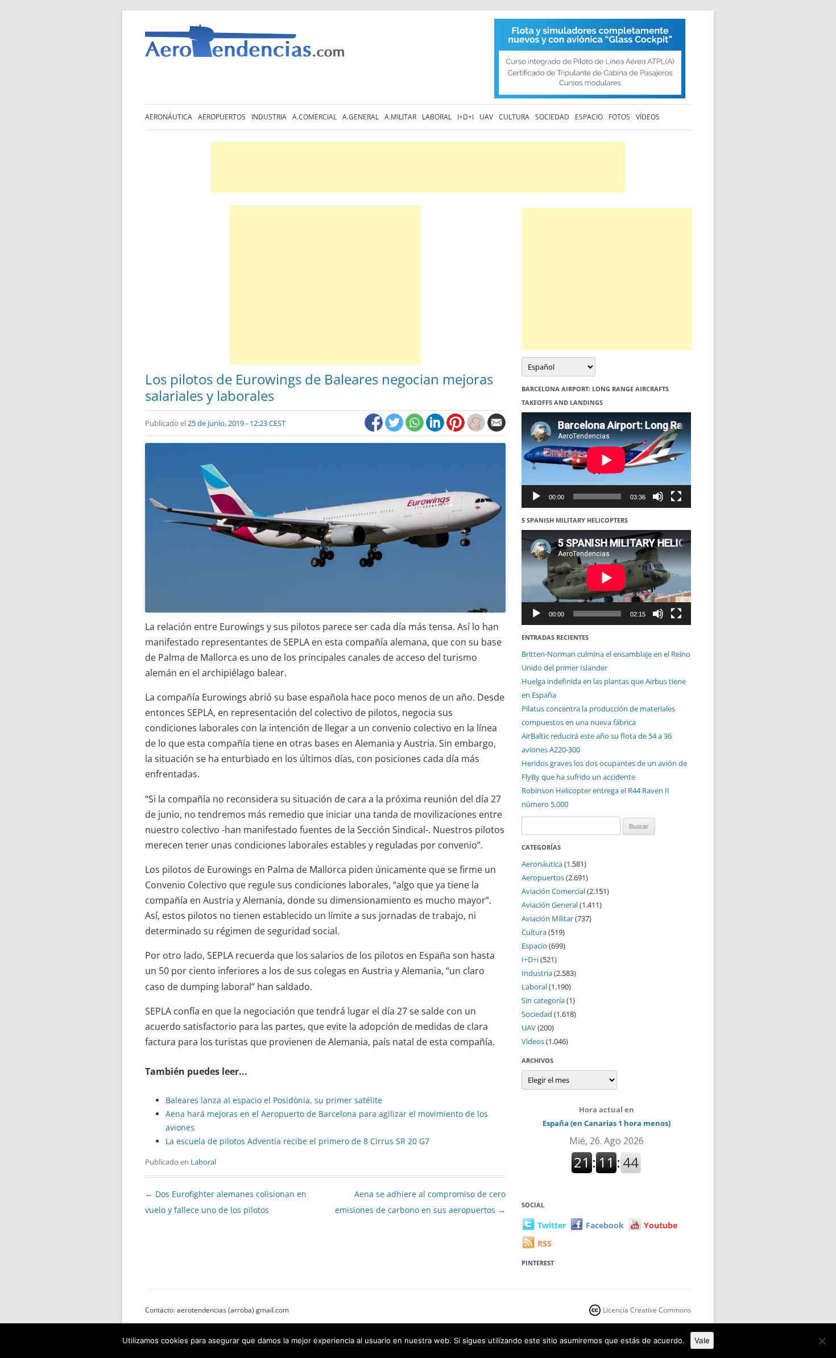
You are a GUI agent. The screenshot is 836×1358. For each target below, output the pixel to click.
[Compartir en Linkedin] (436, 428)
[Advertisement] (418, 167)
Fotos (619, 117)
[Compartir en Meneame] (477, 428)
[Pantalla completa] (676, 496)
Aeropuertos (222, 117)
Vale (702, 1340)
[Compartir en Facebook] (375, 428)
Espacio (589, 117)
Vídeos (648, 117)
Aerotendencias (244, 45)
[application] (606, 459)
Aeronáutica (168, 117)
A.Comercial (314, 117)
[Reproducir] (536, 496)
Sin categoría (543, 1000)
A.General (360, 117)
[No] (821, 1341)
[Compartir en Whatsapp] (415, 428)
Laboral (437, 117)
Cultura (514, 117)
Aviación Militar (547, 918)
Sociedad (552, 117)
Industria (269, 117)
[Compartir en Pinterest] (456, 428)
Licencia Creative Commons (647, 1310)
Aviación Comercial (553, 891)
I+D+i (465, 117)
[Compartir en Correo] (496, 428)
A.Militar (400, 117)
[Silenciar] (658, 496)
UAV (486, 117)
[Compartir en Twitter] (395, 428)
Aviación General (550, 905)
